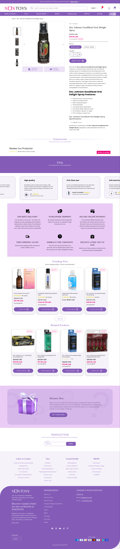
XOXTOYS (65, 545)
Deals (46, 522)
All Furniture (96, 463)
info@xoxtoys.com (86, 497)
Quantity (71, 51)
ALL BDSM (96, 475)
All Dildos (48, 463)
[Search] (32, 8)
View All (60, 319)
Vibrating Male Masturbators (48, 472)
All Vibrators (48, 466)
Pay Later (47, 519)
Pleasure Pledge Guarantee (53, 504)
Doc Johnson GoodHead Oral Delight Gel (47, 356)
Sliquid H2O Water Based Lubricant (70, 294)
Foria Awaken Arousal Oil (21, 293)
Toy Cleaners (23, 472)
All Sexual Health (72, 477)
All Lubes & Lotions (23, 477)
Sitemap (47, 516)
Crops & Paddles (96, 469)
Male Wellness (72, 463)
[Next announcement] (108, 1)
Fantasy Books (72, 472)
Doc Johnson (73, 23)
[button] (115, 8)
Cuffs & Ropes (96, 472)
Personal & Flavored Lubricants (23, 463)
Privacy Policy (48, 497)
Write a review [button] (103, 152)
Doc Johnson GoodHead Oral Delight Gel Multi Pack (96, 356)
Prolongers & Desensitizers (23, 475)
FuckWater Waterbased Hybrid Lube (47, 294)
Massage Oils (23, 466)
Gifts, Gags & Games (72, 469)
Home (13, 19)
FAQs (45, 510)
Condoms (72, 475)
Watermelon (75, 47)
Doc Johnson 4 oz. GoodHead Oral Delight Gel (22, 356)
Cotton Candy (89, 47)
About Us (47, 494)
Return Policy (48, 501)
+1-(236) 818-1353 (86, 501)
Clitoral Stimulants (23, 469)
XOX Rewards (48, 507)
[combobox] (58, 8)
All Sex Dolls (47, 477)
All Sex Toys (47, 480)
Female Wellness (72, 466)
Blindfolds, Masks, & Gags (96, 466)
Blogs (46, 513)
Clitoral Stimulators (48, 469)
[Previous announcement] (12, 1)
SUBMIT (71, 444)
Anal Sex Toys (48, 475)
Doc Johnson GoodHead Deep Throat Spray (95, 294)
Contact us (80, 494)
